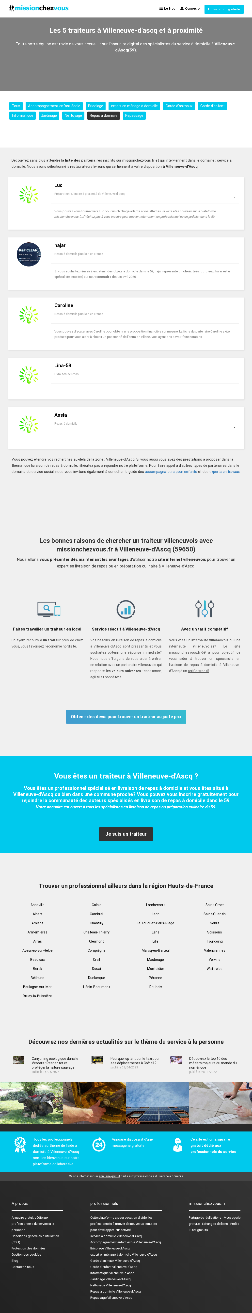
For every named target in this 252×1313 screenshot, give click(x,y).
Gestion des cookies (26, 1254)
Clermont (96, 941)
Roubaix (155, 987)
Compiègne (97, 950)
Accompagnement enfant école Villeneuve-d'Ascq (125, 1242)
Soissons (214, 932)
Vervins (214, 960)
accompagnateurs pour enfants (171, 471)
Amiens (38, 923)
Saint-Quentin (215, 914)
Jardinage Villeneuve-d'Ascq (110, 1279)
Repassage (134, 115)
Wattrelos (214, 969)
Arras (37, 941)
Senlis (215, 923)
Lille (155, 941)
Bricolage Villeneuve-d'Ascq (110, 1248)
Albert (37, 914)
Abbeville (38, 905)
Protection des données (29, 1248)
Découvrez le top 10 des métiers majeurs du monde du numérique (213, 1063)
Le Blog (169, 8)
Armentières (37, 932)
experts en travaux (224, 471)
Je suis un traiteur (126, 834)
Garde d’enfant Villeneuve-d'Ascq (113, 1267)
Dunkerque (96, 978)
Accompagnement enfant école (54, 106)
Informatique (22, 115)
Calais (96, 905)
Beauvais (37, 960)
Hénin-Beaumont (96, 987)
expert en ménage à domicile (134, 106)
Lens (155, 932)
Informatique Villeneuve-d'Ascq (112, 1273)
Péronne (155, 978)
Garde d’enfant (212, 106)
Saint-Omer (214, 905)
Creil (96, 960)
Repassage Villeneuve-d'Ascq (111, 1297)
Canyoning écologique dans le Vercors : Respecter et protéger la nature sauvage (55, 1063)
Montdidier (155, 969)
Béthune (37, 978)
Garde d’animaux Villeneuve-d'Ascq (115, 1261)
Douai (96, 969)
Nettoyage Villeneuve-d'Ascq (110, 1285)
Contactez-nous (23, 1267)
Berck (37, 969)
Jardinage (49, 115)
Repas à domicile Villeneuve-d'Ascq (115, 1291)
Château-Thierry (96, 932)
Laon (155, 914)
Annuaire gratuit (23, 1217)
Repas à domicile (103, 115)
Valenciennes (214, 950)
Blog (15, 1261)
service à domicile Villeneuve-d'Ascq (116, 1236)
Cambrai (96, 914)
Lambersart (155, 905)
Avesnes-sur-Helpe (37, 950)
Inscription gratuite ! (225, 9)
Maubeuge (155, 960)
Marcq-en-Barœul (156, 950)
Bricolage (95, 106)
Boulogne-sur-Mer (37, 987)
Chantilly (96, 923)
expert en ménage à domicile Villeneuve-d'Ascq (123, 1254)
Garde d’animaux (179, 106)
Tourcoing (215, 941)
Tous (16, 106)
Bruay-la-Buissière (37, 996)
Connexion (193, 8)
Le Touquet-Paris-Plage (155, 923)
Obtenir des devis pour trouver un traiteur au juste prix (126, 716)
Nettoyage (73, 115)
